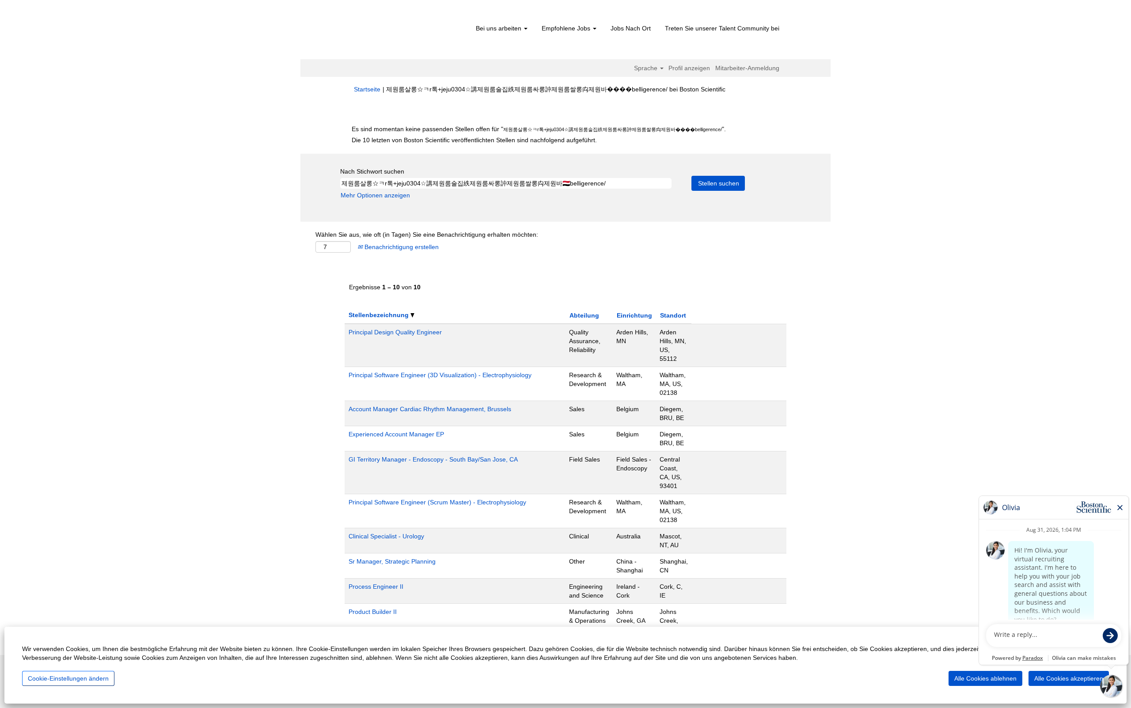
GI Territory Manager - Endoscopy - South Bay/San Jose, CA (433, 459)
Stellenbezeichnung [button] (379, 314)
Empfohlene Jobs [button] (567, 28)
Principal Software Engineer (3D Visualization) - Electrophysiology (440, 375)
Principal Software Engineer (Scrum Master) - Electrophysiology (437, 502)
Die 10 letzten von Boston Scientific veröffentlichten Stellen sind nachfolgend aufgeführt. (474, 140)
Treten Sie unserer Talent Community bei (722, 28)
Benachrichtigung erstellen (401, 246)
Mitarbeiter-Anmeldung (747, 68)
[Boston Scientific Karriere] (404, 31)
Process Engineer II (376, 586)
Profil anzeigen (689, 68)
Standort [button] (673, 315)
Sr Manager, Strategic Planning (392, 561)
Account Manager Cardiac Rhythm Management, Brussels (430, 409)
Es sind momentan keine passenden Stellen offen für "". (539, 129)
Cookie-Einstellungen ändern (68, 678)
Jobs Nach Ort (631, 28)
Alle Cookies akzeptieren (1068, 678)
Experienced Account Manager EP (396, 434)
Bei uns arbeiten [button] (499, 28)
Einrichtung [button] (634, 315)
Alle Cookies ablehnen (985, 678)
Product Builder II (373, 611)
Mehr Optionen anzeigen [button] (375, 195)
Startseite (367, 89)
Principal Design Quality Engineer (395, 332)
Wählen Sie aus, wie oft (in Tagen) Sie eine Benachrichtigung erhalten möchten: (426, 234)
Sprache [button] (646, 68)
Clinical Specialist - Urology (386, 536)
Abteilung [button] (584, 315)
